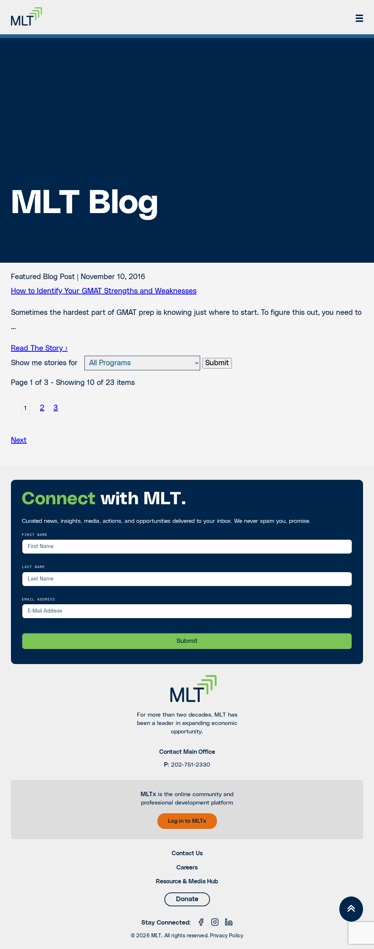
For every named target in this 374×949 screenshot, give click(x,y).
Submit (217, 363)
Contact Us (187, 853)
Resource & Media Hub (187, 881)
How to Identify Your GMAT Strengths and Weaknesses (103, 291)
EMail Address (38, 599)
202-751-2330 (190, 765)
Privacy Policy (226, 935)
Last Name (33, 566)
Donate (187, 899)
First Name (34, 534)
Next (19, 440)
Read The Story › (39, 348)
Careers (187, 868)
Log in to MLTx (187, 821)
